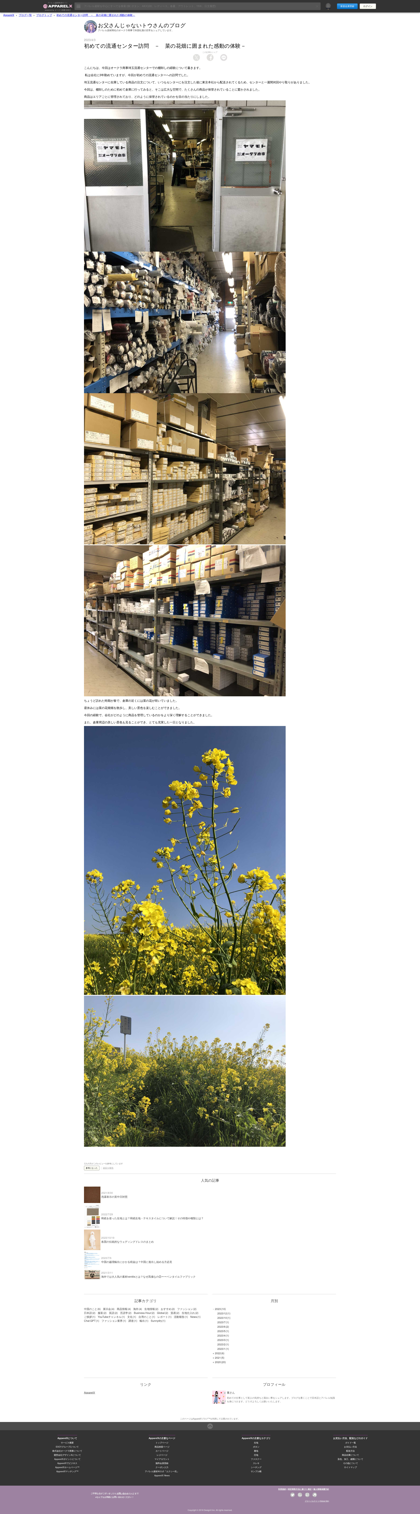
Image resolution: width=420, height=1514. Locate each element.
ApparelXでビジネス (67, 1463)
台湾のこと (145, 1317)
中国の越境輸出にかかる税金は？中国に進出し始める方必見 (136, 1262)
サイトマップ (350, 1467)
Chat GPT (90, 1321)
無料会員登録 (162, 1463)
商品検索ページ (162, 1446)
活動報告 (179, 1317)
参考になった (92, 1168)
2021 (218, 1357)
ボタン (256, 1446)
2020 (218, 1362)
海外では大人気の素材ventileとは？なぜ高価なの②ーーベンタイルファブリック (148, 1276)
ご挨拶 (88, 1317)
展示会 (107, 1309)
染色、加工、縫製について (350, 1459)
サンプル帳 (256, 1471)
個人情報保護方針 (321, 1489)
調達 (131, 1321)
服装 (100, 1313)
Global (161, 1313)
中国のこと (90, 1309)
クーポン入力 (162, 1467)
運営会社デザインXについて (67, 1454)
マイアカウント (162, 1459)
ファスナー (256, 1459)
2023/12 (222, 1313)
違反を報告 (108, 1168)
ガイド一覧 (350, 1442)
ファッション (185, 1309)
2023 (218, 1309)
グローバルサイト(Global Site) (317, 1501)
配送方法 (350, 1450)
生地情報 (149, 1309)
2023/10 (222, 1318)
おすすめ (166, 1309)
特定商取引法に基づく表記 (300, 1489)
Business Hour (142, 1313)
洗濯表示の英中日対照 (114, 1197)
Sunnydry (156, 1321)
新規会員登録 (347, 6)
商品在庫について (350, 1454)
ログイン (367, 6)
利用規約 (282, 1489)
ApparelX (8, 15)
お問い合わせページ (125, 1493)
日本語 (88, 1313)
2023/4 (221, 1335)
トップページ (162, 1442)
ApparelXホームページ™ (67, 1467)
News (193, 1317)
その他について (350, 1463)
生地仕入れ (188, 1313)
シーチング (256, 1467)
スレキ (256, 1463)
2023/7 (221, 1322)
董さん (231, 1392)
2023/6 (221, 1326)
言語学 (124, 1313)
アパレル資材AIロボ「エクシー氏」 (162, 1471)
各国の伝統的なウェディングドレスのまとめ (127, 1242)
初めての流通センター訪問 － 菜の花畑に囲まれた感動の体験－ (95, 15)
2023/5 (221, 1331)
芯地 (256, 1454)
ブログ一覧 (25, 15)
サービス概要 (67, 1442)
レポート (163, 1317)
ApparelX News (162, 1475)
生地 (256, 1442)
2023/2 (221, 1344)
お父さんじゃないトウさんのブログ (142, 25)
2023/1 (221, 1349)
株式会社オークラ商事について (67, 1450)
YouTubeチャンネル (109, 1317)
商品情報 (122, 1309)
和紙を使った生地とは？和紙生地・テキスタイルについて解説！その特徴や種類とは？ (152, 1218)
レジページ (162, 1454)
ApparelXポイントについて (67, 1459)
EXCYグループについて (67, 1446)
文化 (130, 1317)
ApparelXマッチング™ (67, 1471)
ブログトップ (44, 15)
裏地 (256, 1450)
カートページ (162, 1450)
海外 (135, 1309)
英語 (111, 1313)
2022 (218, 1353)
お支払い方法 (350, 1446)
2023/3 (221, 1340)
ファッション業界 (112, 1321)
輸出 (142, 1321)
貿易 (173, 1313)
